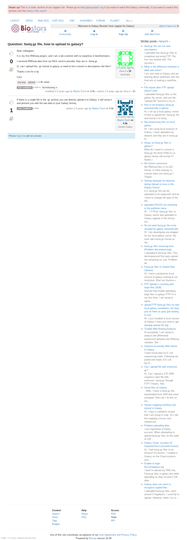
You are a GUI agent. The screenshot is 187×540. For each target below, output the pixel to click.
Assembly (86, 20)
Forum (100, 20)
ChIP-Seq (58, 20)
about (162, 26)
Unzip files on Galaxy (155, 387)
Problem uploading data (156, 425)
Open (29, 20)
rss (175, 26)
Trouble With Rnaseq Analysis (160, 328)
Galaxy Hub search (36, 10)
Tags (54, 520)
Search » (165, 41)
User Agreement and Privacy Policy (117, 534)
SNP (72, 20)
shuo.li (122, 71)
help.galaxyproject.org (92, 7)
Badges (56, 524)
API (113, 520)
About (84, 513)
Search (56, 513)
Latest (14, 20)
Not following (49, 87)
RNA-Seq (43, 20)
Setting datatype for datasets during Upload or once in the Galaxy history (159, 184)
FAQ (83, 517)
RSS (113, 513)
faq (169, 26)
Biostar (92, 538)
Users (55, 517)
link (37, 87)
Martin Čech (79, 91)
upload (31, 82)
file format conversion (155, 163)
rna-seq (21, 82)
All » (129, 20)
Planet (115, 20)
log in (19, 135)
